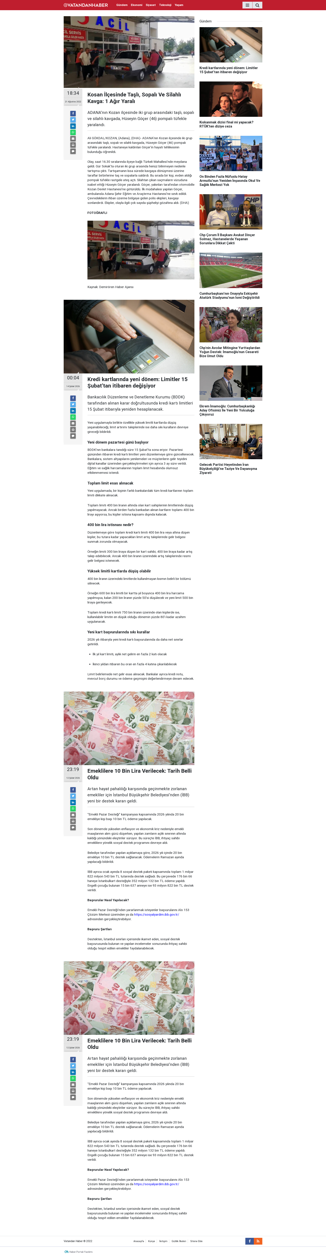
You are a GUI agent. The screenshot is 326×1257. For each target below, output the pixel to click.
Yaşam (179, 5)
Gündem (122, 5)
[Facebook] (73, 113)
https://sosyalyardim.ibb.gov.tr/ (156, 914)
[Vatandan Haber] (86, 4)
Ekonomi (136, 5)
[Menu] (247, 5)
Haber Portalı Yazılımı (81, 1252)
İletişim (163, 1241)
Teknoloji (165, 5)
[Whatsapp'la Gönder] (73, 132)
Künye (151, 1241)
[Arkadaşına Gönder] (73, 138)
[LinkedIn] (73, 126)
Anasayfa (138, 1241)
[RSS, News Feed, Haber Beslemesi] (258, 1241)
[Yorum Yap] (73, 151)
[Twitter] (73, 120)
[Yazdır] (73, 145)
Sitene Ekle (196, 1241)
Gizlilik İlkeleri (179, 1241)
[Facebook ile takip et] (249, 1241)
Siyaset (151, 5)
